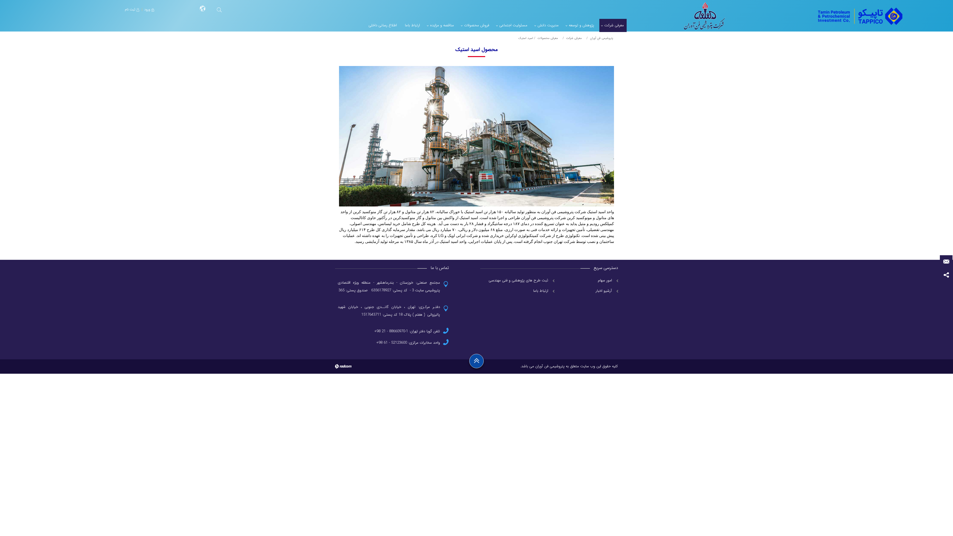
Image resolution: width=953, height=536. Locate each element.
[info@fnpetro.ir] (946, 261)
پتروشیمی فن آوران (601, 38)
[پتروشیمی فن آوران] (859, 16)
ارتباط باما (540, 291)
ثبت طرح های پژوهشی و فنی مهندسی (518, 280)
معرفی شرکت (574, 38)
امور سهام (605, 280)
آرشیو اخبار (604, 291)
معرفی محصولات (548, 38)
